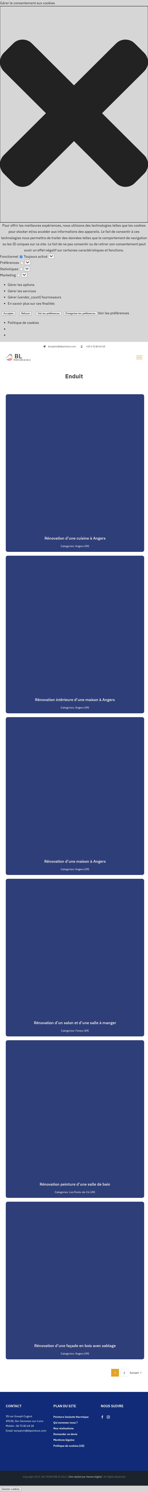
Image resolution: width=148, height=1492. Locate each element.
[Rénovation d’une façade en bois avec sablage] (75, 1204)
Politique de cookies (23, 322)
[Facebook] (102, 1417)
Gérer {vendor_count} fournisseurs (34, 297)
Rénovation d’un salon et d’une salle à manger (75, 1022)
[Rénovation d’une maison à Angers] (75, 720)
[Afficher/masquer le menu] (139, 357)
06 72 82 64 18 (25, 1426)
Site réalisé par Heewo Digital (85, 1476)
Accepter (8, 313)
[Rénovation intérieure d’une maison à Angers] (75, 558)
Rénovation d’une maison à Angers (75, 861)
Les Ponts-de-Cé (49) (82, 1192)
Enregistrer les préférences (81, 313)
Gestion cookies (11, 1489)
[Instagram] (108, 1417)
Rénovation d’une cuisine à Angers (75, 538)
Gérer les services (22, 291)
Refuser (25, 313)
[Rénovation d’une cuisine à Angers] (75, 397)
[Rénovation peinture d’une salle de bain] (75, 1043)
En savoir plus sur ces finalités (31, 303)
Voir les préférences (49, 313)
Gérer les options (21, 284)
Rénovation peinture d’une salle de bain (75, 1184)
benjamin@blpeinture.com (30, 1430)
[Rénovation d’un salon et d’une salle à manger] (75, 882)
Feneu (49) (82, 1030)
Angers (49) (82, 546)
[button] (74, 114)
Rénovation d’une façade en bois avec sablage (75, 1345)
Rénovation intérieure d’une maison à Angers (75, 699)
